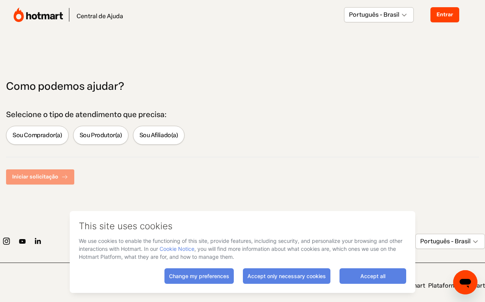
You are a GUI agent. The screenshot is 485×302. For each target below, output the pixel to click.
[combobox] (349, 14)
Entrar (444, 14)
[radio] (37, 135)
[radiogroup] (242, 135)
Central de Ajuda (100, 16)
